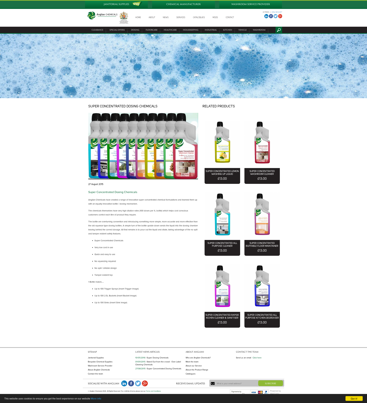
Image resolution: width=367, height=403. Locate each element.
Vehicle (242, 29)
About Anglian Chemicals (99, 370)
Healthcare (170, 29)
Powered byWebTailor (275, 392)
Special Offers (117, 29)
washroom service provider (250, 4)
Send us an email (243, 357)
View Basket (276, 12)
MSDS (215, 18)
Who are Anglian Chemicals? (198, 357)
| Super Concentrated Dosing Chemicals (163, 368)
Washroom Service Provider (100, 366)
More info (96, 398)
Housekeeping (190, 29)
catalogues (199, 18)
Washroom (259, 29)
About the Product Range (197, 370)
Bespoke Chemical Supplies (100, 362)
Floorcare (151, 29)
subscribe (270, 383)
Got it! (354, 398)
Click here (257, 357)
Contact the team (95, 374)
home (138, 18)
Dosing (135, 29)
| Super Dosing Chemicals (157, 357)
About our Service (194, 366)
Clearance (97, 29)
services (180, 18)
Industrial (211, 29)
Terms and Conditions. (153, 391)
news (166, 18)
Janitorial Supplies (96, 357)
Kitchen (227, 29)
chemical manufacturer (183, 4)
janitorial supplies (116, 4)
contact (230, 18)
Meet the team (192, 362)
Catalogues (191, 374)
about (152, 18)
